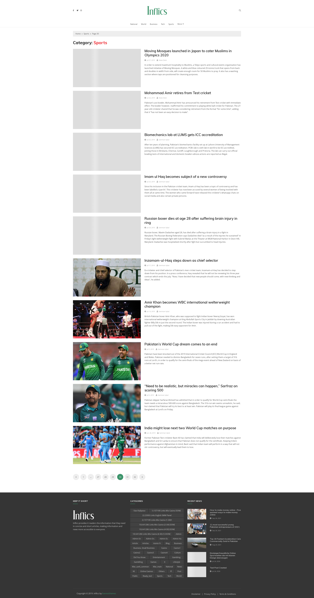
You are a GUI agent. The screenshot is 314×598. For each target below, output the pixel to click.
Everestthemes (109, 593)
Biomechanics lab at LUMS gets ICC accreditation (183, 135)
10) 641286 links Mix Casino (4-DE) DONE (157, 529)
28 (105, 477)
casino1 (177, 548)
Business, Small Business (144, 548)
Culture (177, 552)
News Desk (163, 60)
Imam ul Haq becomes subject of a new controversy (185, 176)
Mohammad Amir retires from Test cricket (177, 93)
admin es (164, 538)
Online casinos (146, 571)
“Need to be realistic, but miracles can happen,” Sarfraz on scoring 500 (191, 388)
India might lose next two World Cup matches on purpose (190, 428)
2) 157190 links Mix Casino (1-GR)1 (157, 520)
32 (135, 477)
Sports (171, 24)
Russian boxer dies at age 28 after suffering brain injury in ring (190, 220)
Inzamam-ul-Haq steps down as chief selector (181, 260)
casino (164, 548)
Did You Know (139, 557)
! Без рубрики (139, 510)
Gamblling (138, 562)
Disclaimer (195, 594)
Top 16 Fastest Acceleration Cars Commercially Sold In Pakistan (225, 540)
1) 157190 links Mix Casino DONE (166, 510)
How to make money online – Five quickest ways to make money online (225, 512)
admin (178, 534)
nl (134, 571)
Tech (163, 24)
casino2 (136, 552)
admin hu (177, 538)
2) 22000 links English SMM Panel (156, 515)
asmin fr (157, 543)
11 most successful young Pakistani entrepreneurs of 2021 (225, 525)
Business (153, 24)
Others (161, 571)
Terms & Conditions (227, 594)
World (143, 24)
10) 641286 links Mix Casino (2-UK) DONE (157, 524)
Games (153, 562)
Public (135, 576)
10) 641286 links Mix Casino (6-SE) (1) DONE (151, 534)
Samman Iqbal (164, 140)
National (133, 24)
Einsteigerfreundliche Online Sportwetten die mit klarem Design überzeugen (223, 555)
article (135, 543)
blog (168, 543)
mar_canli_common (140, 566)
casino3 (150, 552)
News (179, 566)
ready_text (147, 576)
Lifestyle (176, 562)
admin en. (150, 538)
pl (171, 571)
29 (113, 477)
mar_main (157, 566)
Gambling (176, 557)
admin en (137, 538)
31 (127, 477)
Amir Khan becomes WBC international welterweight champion (187, 304)
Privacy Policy (210, 594)
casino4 (164, 552)
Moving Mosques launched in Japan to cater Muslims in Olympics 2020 (188, 53)
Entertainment (159, 557)
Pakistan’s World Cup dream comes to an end (180, 344)
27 (98, 477)
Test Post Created (218, 567)
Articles (145, 543)
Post (179, 571)
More (179, 24)
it (164, 562)
